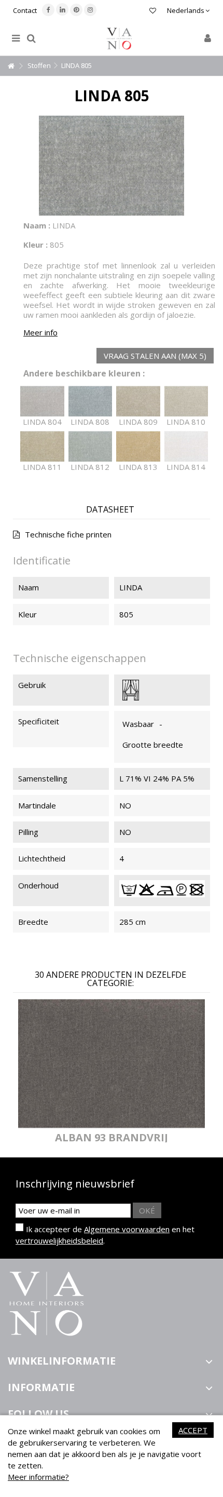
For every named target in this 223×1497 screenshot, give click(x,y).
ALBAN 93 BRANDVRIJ (111, 1137)
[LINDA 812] (90, 446)
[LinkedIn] (62, 9)
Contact (25, 10)
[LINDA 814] (186, 446)
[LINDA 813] (138, 446)
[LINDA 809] (138, 401)
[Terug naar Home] (11, 66)
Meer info (40, 332)
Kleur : (35, 244)
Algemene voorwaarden (127, 1229)
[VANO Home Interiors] (119, 38)
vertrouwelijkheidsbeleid (59, 1240)
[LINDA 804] (42, 401)
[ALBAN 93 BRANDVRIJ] (111, 1063)
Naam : (36, 225)
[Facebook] (48, 10)
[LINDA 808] (90, 401)
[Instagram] (90, 10)
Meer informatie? (38, 1477)
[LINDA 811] (42, 446)
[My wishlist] (152, 12)
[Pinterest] (76, 10)
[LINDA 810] (186, 401)
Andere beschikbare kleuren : (84, 374)
